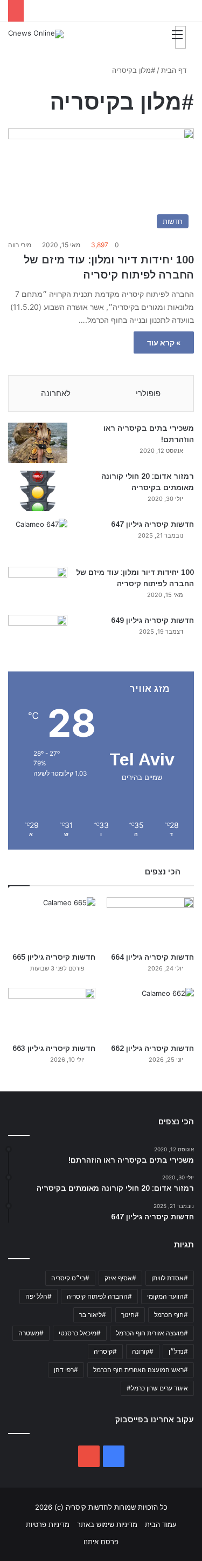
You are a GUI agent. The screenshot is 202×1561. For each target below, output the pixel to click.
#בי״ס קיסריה (70, 1278)
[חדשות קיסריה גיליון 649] (37, 635)
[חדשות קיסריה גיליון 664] (150, 921)
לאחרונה (56, 393)
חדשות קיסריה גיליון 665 (53, 957)
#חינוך (130, 1315)
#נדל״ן (178, 1351)
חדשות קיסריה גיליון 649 (152, 620)
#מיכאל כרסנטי (80, 1333)
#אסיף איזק (120, 1278)
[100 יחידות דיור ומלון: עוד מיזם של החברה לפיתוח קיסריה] (37, 587)
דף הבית (175, 70)
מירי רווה (19, 245)
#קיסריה (105, 1351)
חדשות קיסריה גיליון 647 (152, 524)
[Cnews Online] (36, 34)
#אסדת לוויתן (169, 1278)
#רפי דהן (66, 1370)
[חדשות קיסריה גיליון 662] (150, 1012)
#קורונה (143, 1351)
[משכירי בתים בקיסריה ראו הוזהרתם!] (37, 443)
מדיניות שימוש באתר (107, 1524)
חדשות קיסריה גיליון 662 (152, 1048)
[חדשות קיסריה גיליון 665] (51, 921)
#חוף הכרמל (171, 1315)
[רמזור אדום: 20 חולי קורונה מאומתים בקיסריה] (37, 491)
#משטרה (31, 1333)
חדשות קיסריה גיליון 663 (53, 1048)
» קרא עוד (163, 342)
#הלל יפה (38, 1296)
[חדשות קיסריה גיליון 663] (51, 1012)
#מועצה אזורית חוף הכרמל (152, 1333)
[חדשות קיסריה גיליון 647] (37, 539)
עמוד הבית (161, 1524)
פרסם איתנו (101, 1541)
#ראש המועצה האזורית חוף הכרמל (140, 1370)
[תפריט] (180, 37)
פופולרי (148, 393)
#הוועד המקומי (167, 1296)
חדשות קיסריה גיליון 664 (152, 957)
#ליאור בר (92, 1315)
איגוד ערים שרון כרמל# (157, 1388)
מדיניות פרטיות (47, 1524)
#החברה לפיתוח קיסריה (99, 1296)
